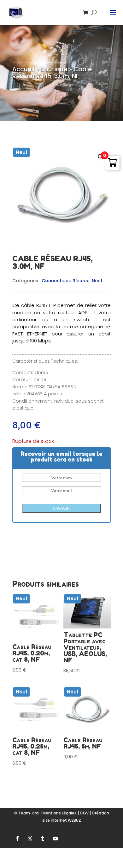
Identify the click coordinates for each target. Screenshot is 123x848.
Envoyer (61, 509)
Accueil (23, 69)
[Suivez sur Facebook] (17, 838)
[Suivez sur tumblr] (43, 838)
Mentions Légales (60, 813)
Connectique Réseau (66, 280)
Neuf (97, 280)
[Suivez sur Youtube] (55, 838)
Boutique (53, 69)
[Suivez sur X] (30, 838)
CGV (84, 813)
